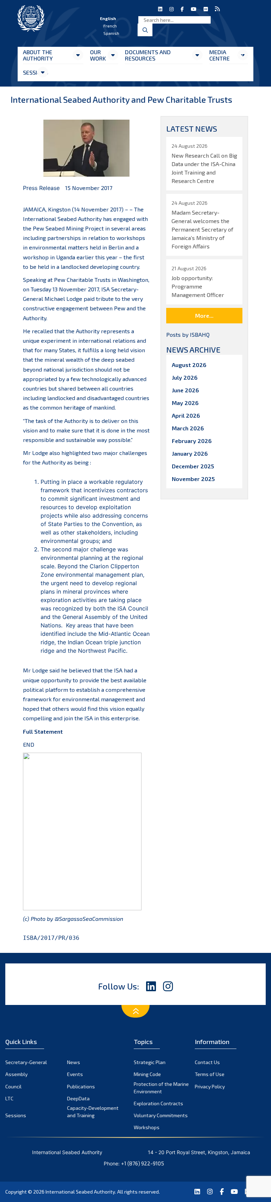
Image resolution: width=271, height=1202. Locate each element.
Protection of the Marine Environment (161, 1087)
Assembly (16, 1074)
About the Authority (38, 55)
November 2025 (193, 478)
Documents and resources (148, 55)
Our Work (98, 55)
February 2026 (192, 440)
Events (75, 1074)
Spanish (111, 33)
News (73, 1062)
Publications (81, 1086)
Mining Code (147, 1074)
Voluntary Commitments (161, 1115)
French (110, 25)
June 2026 (185, 390)
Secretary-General (26, 1062)
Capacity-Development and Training (93, 1111)
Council (13, 1086)
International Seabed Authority (80, 1192)
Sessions (30, 72)
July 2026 (185, 377)
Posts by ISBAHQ (188, 334)
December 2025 (193, 466)
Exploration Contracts (158, 1103)
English (108, 18)
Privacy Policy (210, 1086)
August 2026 (189, 364)
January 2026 (190, 453)
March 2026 (188, 428)
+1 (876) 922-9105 (142, 1163)
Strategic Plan (149, 1062)
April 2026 (186, 415)
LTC (9, 1098)
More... (204, 315)
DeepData (78, 1098)
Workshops (146, 1127)
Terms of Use (209, 1074)
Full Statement (43, 731)
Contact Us (207, 1062)
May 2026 (185, 402)
